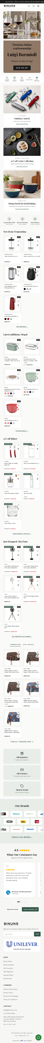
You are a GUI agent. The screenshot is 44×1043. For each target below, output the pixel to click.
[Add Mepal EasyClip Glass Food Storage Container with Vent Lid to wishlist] (38, 344)
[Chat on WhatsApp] (38, 1037)
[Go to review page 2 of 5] (21, 901)
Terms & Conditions (10, 999)
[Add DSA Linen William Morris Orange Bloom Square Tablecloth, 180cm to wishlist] (18, 712)
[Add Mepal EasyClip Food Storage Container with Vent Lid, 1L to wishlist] (18, 344)
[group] (22, 879)
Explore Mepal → (22, 431)
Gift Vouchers (8, 968)
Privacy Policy (8, 993)
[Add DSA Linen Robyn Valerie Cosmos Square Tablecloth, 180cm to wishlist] (38, 652)
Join (37, 934)
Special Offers (8, 975)
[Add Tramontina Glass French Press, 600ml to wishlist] (38, 241)
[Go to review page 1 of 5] (18, 901)
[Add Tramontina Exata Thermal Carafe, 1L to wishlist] (38, 271)
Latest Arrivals (28, 644)
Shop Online (7, 961)
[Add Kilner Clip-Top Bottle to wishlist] (38, 475)
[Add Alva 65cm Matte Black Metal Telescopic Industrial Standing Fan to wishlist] (18, 551)
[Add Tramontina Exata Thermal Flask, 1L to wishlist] (18, 301)
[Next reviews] (30, 902)
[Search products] (28, 6)
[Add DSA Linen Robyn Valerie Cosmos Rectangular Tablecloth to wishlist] (18, 682)
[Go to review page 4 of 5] (24, 901)
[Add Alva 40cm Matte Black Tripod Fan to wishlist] (18, 611)
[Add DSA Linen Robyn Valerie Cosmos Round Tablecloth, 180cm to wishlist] (18, 652)
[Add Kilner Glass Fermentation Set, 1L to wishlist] (38, 445)
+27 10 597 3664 (9, 1013)
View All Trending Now (21, 742)
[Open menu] (38, 6)
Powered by (22, 1041)
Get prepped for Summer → (22, 636)
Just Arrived (7, 978)
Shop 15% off (22, 68)
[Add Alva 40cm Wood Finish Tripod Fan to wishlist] (38, 581)
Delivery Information (10, 989)
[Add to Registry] (18, 245)
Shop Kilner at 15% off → (22, 534)
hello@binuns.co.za (10, 1010)
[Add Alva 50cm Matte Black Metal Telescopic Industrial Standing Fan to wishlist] (38, 551)
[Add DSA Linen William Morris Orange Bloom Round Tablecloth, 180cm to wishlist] (38, 682)
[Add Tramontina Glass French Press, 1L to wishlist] (18, 241)
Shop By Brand (8, 965)
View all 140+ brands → (22, 837)
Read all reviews (12, 909)
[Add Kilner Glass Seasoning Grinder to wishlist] (18, 475)
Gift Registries (8, 972)
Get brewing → (22, 327)
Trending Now (15, 644)
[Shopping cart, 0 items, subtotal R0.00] (33, 6)
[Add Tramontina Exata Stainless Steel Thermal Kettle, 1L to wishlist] (18, 271)
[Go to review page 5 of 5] (26, 901)
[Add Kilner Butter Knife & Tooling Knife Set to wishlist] (18, 445)
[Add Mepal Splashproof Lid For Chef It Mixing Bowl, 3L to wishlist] (18, 374)
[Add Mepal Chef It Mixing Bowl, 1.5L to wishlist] (38, 374)
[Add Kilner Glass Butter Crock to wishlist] (18, 505)
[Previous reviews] (14, 902)
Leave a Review (29, 909)
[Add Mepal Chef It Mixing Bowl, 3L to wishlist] (18, 405)
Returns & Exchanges (10, 996)
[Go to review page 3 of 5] (22, 901)
